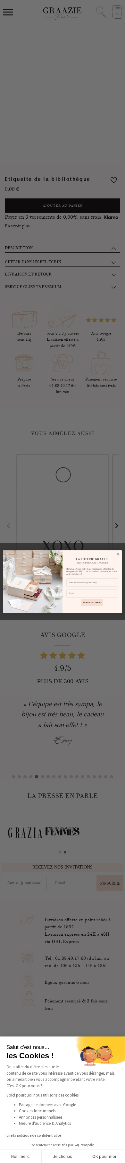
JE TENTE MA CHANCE (92, 602)
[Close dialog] (118, 554)
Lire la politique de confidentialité (33, 1135)
